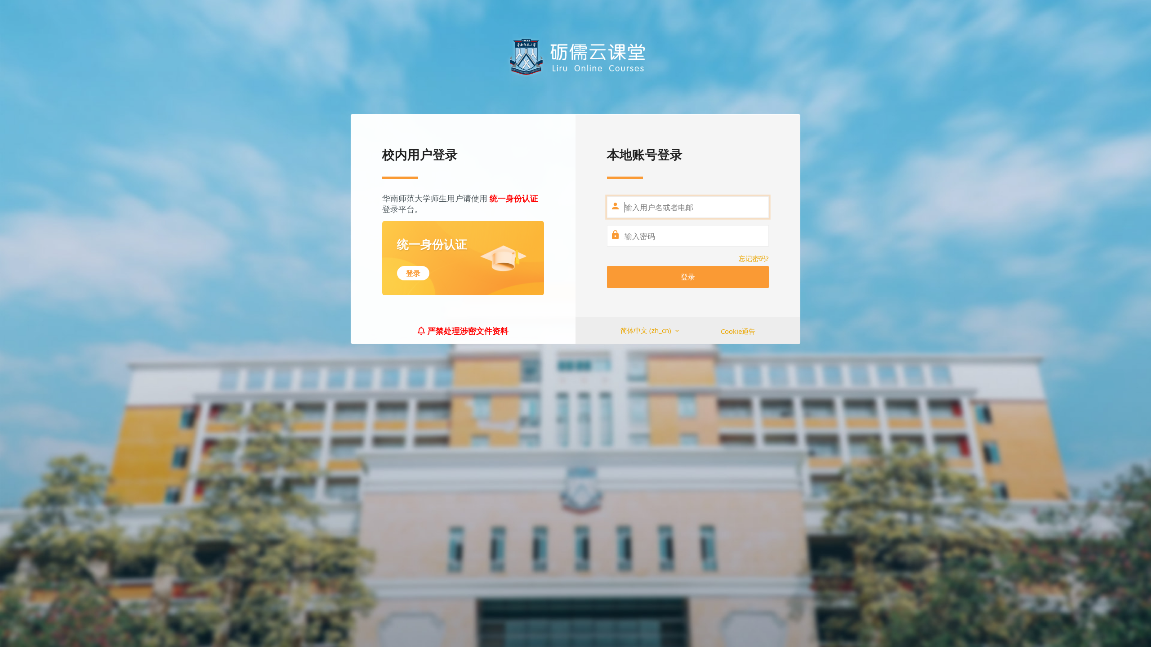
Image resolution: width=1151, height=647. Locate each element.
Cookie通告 (738, 331)
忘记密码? (754, 258)
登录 (688, 277)
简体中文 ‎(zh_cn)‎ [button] (646, 330)
